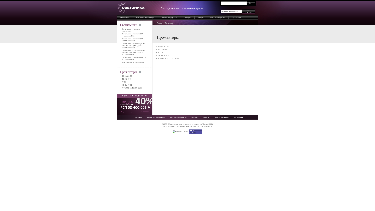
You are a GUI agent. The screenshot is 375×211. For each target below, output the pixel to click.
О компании (124, 17)
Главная (160, 23)
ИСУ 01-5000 (163, 49)
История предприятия (169, 17)
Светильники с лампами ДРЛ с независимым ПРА (133, 40)
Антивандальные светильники (133, 62)
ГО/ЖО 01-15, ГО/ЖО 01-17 (168, 58)
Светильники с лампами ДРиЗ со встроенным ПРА (134, 58)
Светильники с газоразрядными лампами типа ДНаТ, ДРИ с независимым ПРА (133, 45)
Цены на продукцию (217, 17)
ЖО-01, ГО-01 (163, 55)
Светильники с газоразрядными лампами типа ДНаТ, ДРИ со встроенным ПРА (133, 52)
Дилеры (200, 17)
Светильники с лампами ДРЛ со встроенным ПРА (133, 35)
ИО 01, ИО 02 (163, 46)
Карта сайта (236, 17)
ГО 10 (160, 52)
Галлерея (187, 17)
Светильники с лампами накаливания (131, 30)
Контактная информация (145, 17)
